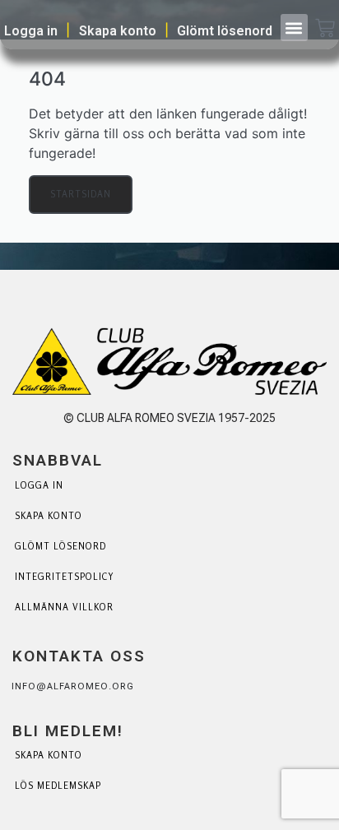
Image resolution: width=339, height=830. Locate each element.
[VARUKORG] (325, 30)
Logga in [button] (31, 31)
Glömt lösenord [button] (224, 31)
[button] (294, 27)
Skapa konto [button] (117, 31)
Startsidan (80, 194)
